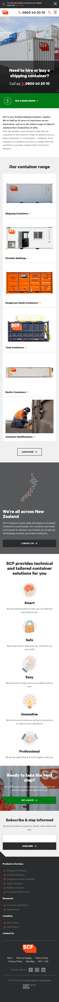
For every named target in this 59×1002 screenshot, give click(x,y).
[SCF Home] (4, 12)
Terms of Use (41, 957)
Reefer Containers (15, 887)
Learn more (20, 5)
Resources (8, 898)
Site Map (30, 961)
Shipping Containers (16, 870)
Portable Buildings (16, 874)
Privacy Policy (15, 961)
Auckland (50, 522)
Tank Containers (15, 883)
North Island (13, 922)
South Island (13, 926)
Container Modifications (18, 891)
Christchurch (9, 526)
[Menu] (55, 12)
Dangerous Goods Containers (21, 878)
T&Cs (9, 957)
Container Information (17, 904)
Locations (7, 915)
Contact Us (8, 933)
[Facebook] (31, 970)
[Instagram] (37, 970)
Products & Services (13, 863)
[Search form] (49, 12)
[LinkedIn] (43, 970)
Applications (13, 909)
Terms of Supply (24, 957)
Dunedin (24, 526)
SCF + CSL (43, 961)
